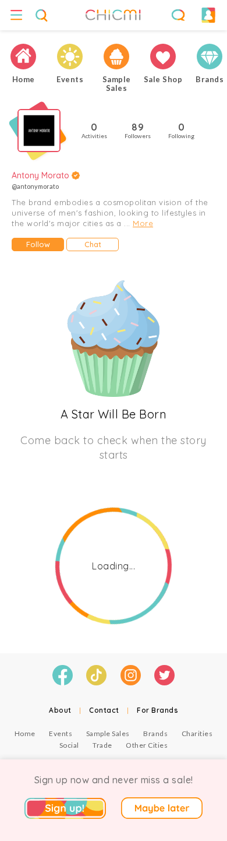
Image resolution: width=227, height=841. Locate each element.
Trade (102, 745)
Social (69, 745)
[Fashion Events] (70, 56)
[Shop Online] (163, 56)
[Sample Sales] (116, 56)
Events (60, 733)
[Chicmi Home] (23, 56)
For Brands (157, 710)
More (143, 223)
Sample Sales (108, 733)
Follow (38, 244)
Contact (104, 710)
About (60, 710)
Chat (92, 244)
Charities (197, 733)
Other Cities (147, 745)
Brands (155, 733)
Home (25, 733)
